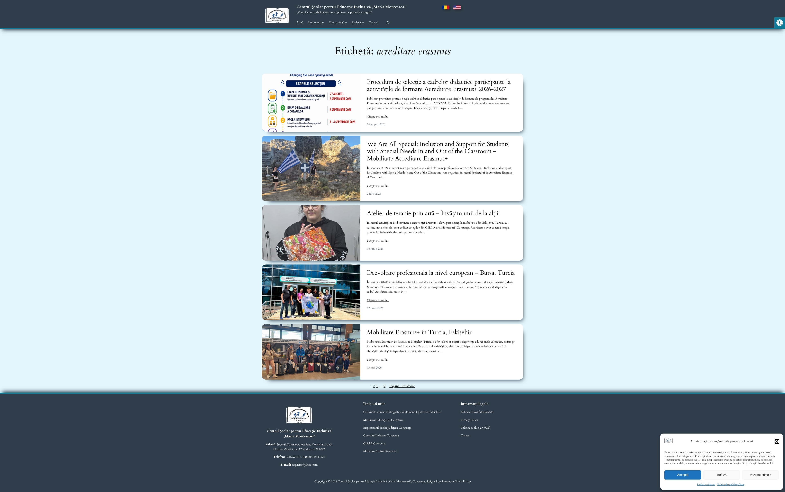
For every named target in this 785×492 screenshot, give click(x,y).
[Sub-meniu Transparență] (346, 23)
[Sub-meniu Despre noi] (323, 23)
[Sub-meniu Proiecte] (363, 23)
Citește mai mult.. (378, 117)
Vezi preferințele (760, 474)
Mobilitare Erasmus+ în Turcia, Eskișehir (419, 332)
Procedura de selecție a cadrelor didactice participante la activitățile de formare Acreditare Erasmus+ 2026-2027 (439, 85)
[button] (779, 22)
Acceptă (682, 474)
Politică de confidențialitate (730, 484)
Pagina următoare (402, 386)
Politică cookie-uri (706, 484)
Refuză (722, 474)
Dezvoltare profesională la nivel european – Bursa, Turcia (441, 273)
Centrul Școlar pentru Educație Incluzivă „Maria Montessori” (352, 7)
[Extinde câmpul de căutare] (388, 22)
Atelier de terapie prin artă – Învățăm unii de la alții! (433, 213)
